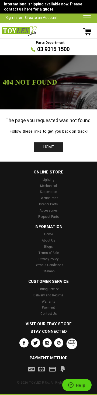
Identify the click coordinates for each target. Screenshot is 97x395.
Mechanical (48, 186)
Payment (48, 307)
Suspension (48, 192)
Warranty (48, 301)
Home (48, 147)
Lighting (48, 180)
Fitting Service (49, 289)
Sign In (11, 17)
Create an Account (41, 17)
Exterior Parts (48, 198)
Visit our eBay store (49, 324)
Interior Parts (48, 204)
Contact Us (48, 314)
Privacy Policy (48, 259)
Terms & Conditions (48, 265)
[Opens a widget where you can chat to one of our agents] (77, 385)
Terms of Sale (48, 253)
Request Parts (48, 217)
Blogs (48, 247)
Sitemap (48, 271)
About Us (48, 240)
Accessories (49, 210)
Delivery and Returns (48, 295)
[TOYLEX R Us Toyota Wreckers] (19, 31)
